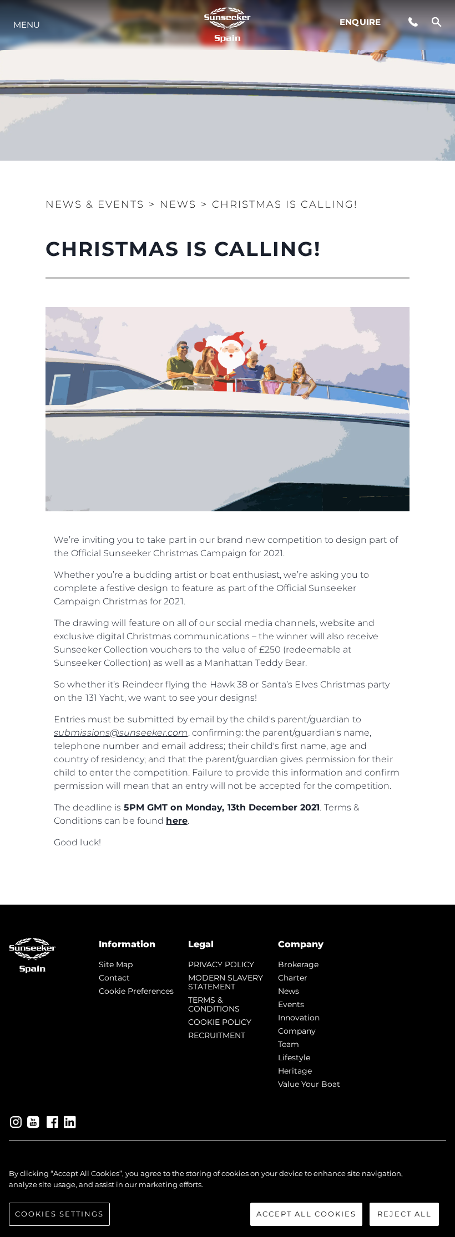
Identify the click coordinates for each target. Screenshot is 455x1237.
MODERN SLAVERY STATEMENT (225, 982)
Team (288, 1044)
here (176, 820)
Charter (292, 978)
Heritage (295, 1071)
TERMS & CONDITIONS (214, 1004)
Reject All (404, 1213)
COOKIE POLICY (219, 1022)
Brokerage (298, 964)
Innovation (299, 1018)
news (288, 991)
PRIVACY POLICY (221, 964)
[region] (227, 1197)
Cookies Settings (59, 1213)
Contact (114, 978)
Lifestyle (294, 1058)
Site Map (116, 964)
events (291, 1004)
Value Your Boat (309, 1084)
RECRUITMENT (216, 1035)
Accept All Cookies (306, 1213)
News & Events (95, 204)
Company (297, 1031)
